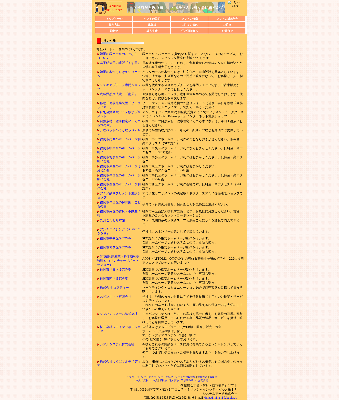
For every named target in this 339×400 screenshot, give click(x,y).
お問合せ (227, 30)
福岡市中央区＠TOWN (115, 238)
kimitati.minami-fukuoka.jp (220, 397)
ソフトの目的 (152, 18)
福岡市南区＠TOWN (114, 278)
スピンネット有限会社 (115, 296)
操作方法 (114, 24)
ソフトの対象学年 (227, 18)
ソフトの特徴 (189, 18)
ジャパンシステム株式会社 (119, 313)
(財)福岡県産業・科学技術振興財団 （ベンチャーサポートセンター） (118, 260)
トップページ (114, 18)
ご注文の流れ (189, 24)
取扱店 (114, 30)
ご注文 (227, 24)
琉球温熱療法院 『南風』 (119, 94)
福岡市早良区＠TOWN (115, 269)
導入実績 (152, 30)
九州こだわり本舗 (112, 220)
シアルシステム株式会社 (117, 344)
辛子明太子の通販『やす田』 (120, 63)
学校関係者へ (189, 30)
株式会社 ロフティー (114, 287)
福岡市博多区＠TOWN (115, 247)
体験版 (152, 24)
